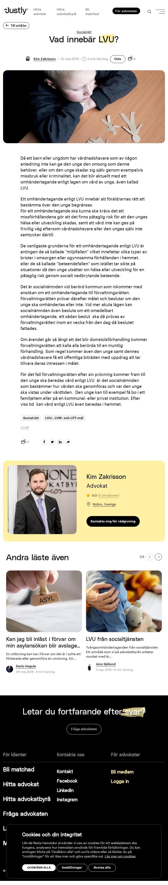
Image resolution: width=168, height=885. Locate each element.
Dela (117, 59)
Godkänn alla (39, 867)
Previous (149, 556)
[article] (44, 624)
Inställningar (72, 867)
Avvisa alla (102, 867)
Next (158, 556)
